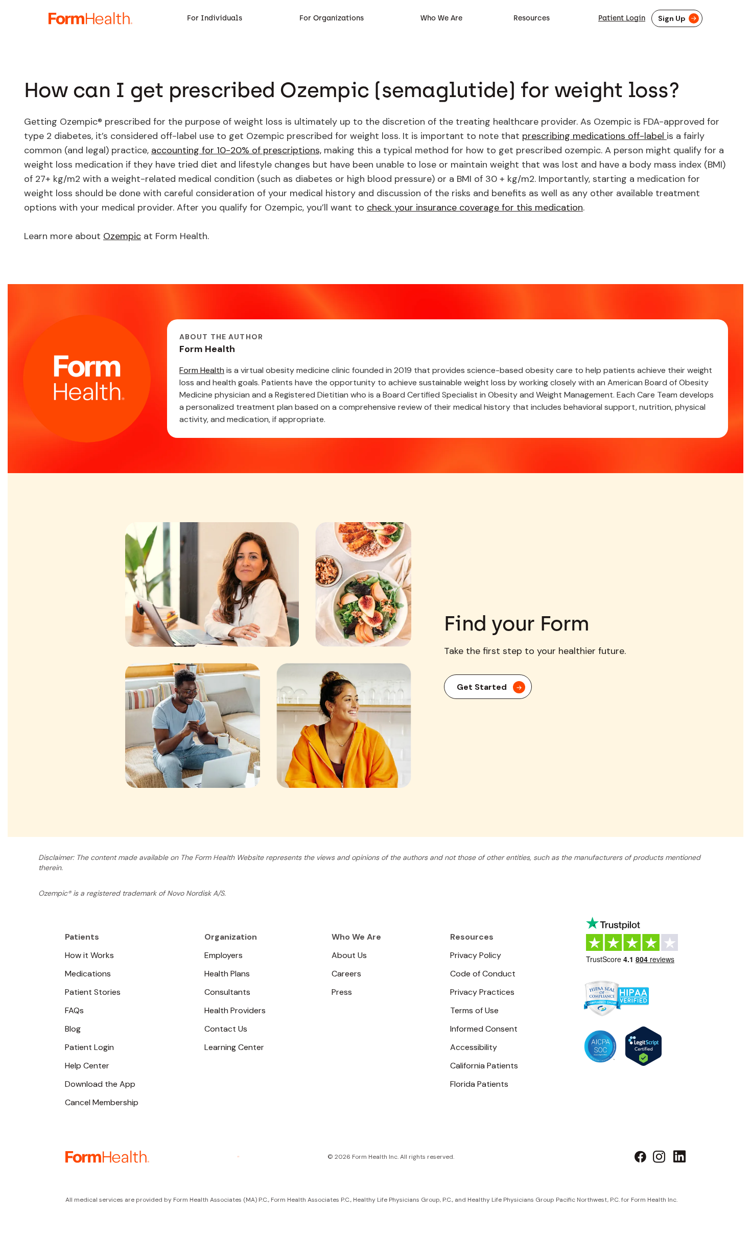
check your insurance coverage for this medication (475, 207)
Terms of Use (474, 1010)
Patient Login (621, 18)
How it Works (89, 955)
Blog (73, 1028)
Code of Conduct (482, 973)
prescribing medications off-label (594, 136)
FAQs (74, 1010)
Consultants (227, 992)
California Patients (484, 1065)
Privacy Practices (482, 992)
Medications (88, 973)
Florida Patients (479, 1084)
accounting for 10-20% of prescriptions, (236, 150)
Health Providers (235, 1010)
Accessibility (473, 1047)
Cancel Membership (101, 1102)
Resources (531, 18)
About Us (349, 955)
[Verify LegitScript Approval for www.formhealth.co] (643, 1045)
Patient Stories (93, 992)
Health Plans (227, 973)
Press (342, 992)
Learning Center (234, 1047)
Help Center (87, 1065)
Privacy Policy (475, 955)
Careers (346, 973)
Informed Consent (484, 1028)
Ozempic (122, 236)
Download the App (100, 1084)
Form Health (201, 370)
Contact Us (225, 1028)
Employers (223, 955)
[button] (214, 18)
